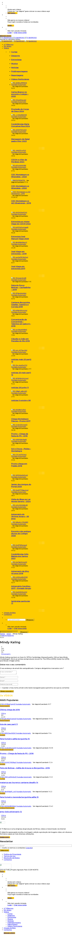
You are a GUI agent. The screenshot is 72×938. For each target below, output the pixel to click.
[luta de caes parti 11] (15, 719)
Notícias (15, 67)
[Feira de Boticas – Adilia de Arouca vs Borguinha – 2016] (15, 762)
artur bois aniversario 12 (11, 812)
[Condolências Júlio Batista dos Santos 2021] (21, 547)
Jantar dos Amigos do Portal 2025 (21, 485)
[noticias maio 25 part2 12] (21, 352)
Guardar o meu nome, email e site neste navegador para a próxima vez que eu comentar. (36, 688)
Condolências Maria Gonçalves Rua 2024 (20, 125)
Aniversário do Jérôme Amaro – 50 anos (20, 516)
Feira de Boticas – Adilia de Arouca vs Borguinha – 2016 (25, 768)
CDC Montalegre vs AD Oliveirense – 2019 (21, 202)
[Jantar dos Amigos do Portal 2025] (21, 477)
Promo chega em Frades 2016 (19, 465)
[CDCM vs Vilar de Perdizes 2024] (21, 152)
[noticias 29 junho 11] (21, 380)
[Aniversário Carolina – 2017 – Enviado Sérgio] (21, 579)
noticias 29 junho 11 (20, 388)
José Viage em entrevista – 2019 (18, 252)
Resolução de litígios (12, 858)
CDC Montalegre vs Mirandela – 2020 (20, 176)
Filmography (6, 654)
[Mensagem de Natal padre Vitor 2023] (21, 132)
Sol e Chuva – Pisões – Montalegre (21, 450)
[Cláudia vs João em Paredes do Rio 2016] (21, 331)
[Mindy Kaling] (7, 636)
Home (2, 634)
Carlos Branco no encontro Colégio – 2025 (19, 94)
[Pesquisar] (4, 618)
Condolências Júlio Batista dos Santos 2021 (19, 556)
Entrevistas (16, 60)
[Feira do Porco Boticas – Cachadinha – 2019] (21, 280)
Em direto (7, 46)
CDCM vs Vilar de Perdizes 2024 (19, 161)
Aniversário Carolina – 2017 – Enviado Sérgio (21, 587)
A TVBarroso (8, 44)
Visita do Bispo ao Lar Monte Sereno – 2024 (21, 500)
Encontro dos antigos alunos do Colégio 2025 (21, 533)
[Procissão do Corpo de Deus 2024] (21, 102)
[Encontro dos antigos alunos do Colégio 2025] (21, 524)
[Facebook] (4, 2)
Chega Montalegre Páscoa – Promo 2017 (20, 420)
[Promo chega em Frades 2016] (21, 456)
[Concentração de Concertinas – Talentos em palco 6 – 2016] (21, 312)
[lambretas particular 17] (21, 594)
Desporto (15, 56)
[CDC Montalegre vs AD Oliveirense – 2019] (21, 194)
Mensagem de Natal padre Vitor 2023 (20, 140)
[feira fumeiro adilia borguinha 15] (15, 733)
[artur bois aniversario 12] (15, 806)
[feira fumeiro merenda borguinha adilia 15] (15, 792)
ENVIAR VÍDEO (5, 36)
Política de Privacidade (12, 854)
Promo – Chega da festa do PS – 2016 (19, 435)
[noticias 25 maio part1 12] (21, 367)
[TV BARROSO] (18, 38)
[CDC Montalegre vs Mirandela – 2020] (21, 167)
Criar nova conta (20, 33)
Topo (2, 871)
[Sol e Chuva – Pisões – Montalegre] (21, 441)
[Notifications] (4, 15)
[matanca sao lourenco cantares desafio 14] (16, 777)
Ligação (29, 848)
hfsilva (3, 713)
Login (9, 33)
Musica (14, 64)
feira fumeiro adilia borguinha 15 (15, 739)
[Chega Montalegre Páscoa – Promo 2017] (21, 411)
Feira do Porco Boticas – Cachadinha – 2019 (20, 287)
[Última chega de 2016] (15, 704)
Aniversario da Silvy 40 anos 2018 (20, 572)
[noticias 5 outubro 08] (21, 393)
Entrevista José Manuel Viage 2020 (20, 237)
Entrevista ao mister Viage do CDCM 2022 (21, 223)
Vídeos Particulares (20, 79)
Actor (9, 634)
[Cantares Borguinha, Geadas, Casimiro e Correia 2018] (21, 295)
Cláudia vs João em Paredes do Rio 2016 (20, 340)
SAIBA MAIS (5, 837)
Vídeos (6, 48)
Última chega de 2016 (10, 710)
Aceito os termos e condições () (17, 848)
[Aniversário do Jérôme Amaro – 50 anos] (21, 507)
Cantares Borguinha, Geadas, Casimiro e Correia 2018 (20, 304)
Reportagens (17, 75)
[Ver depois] (4, 4)
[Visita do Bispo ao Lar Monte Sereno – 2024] (21, 492)
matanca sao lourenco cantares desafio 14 (19, 782)
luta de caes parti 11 (9, 724)
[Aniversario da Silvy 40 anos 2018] (21, 564)
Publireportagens (19, 71)
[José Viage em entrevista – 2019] (21, 244)
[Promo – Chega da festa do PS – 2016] (21, 426)
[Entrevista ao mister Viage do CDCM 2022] (21, 214)
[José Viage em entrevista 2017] (21, 259)
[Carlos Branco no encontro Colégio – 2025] (21, 85)
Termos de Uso (9, 856)
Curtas (14, 52)
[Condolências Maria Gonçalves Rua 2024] (21, 117)
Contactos (8, 614)
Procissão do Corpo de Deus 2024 (20, 110)
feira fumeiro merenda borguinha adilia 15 (19, 797)
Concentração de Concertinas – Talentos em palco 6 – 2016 (21, 322)
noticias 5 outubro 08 (21, 400)
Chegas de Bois (10, 613)
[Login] (4, 27)
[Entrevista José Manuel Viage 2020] (21, 229)
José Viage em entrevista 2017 (18, 267)
